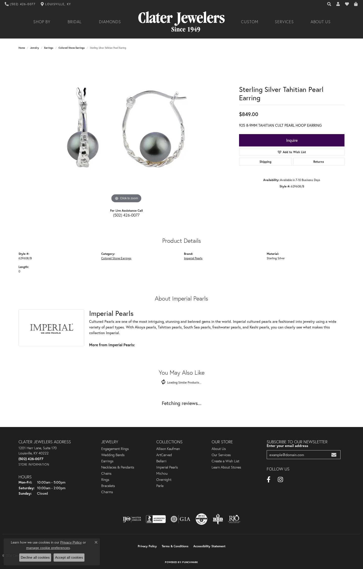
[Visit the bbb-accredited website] (156, 519)
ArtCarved (164, 455)
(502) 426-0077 (126, 215)
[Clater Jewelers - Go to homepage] (181, 21)
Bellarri (161, 461)
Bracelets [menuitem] (108, 486)
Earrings (48, 47)
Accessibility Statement (209, 546)
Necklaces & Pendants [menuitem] (117, 467)
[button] (329, 4)
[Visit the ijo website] (132, 519)
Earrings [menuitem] (107, 461)
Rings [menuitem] (105, 479)
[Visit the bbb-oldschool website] (218, 519)
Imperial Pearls (193, 258)
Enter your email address (287, 445)
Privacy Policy (147, 546)
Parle (159, 486)
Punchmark (190, 562)
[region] (126, 130)
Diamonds (110, 21)
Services (284, 21)
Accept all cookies (69, 557)
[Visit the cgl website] (201, 519)
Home (22, 47)
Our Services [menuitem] (221, 455)
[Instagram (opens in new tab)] (280, 480)
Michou (161, 473)
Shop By (41, 21)
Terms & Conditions (175, 546)
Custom (249, 21)
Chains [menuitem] (106, 473)
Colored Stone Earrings (72, 47)
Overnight (163, 479)
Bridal (75, 21)
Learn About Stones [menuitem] (226, 467)
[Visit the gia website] (180, 519)
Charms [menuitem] (107, 492)
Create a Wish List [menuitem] (225, 461)
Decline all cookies (35, 557)
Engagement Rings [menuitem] (115, 449)
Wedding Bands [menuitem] (112, 455)
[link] (20, 4)
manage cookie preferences (48, 548)
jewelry (34, 47)
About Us (321, 21)
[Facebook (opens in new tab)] (268, 480)
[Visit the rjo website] (234, 519)
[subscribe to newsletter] (333, 454)
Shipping (265, 161)
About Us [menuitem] (219, 449)
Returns (318, 161)
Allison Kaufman (168, 449)
